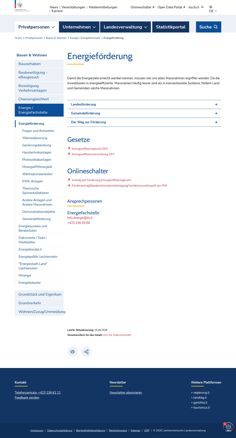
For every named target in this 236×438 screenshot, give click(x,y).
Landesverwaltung (123, 27)
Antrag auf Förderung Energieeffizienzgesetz (101, 181)
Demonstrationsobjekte (38, 212)
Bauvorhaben (29, 63)
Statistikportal (170, 27)
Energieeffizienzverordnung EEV (93, 155)
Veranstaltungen (73, 7)
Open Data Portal (170, 7)
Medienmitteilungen (103, 7)
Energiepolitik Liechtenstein (38, 257)
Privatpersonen (34, 27)
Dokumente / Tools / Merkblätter (33, 240)
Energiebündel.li (30, 249)
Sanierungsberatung (36, 145)
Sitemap (135, 430)
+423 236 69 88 (78, 223)
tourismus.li (201, 407)
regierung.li (201, 393)
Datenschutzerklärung (59, 430)
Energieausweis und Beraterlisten (33, 228)
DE (211, 11)
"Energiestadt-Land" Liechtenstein (33, 266)
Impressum (36, 430)
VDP (146, 430)
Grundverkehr (29, 303)
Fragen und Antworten (38, 131)
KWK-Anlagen (32, 181)
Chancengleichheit (33, 99)
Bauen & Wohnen (56, 38)
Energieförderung (31, 124)
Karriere (57, 11)
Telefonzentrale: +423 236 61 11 (38, 393)
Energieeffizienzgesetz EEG (90, 149)
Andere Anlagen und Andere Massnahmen (37, 202)
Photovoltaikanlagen (36, 160)
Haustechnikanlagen (36, 152)
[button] (144, 104)
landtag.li (200, 398)
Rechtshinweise (118, 430)
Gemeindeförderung (36, 219)
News (54, 7)
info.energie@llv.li (80, 218)
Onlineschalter (141, 7)
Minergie (25, 275)
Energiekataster (30, 283)
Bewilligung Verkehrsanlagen (32, 88)
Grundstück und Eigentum (39, 294)
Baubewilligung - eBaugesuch (32, 75)
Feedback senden (27, 398)
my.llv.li (193, 7)
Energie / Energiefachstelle (85, 38)
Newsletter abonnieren (126, 393)
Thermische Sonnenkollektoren (35, 190)
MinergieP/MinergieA (37, 167)
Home (18, 38)
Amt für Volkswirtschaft (117, 335)
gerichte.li (200, 402)
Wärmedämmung (34, 138)
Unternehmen (77, 27)
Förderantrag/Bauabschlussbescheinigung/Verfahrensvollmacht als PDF (119, 186)
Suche (205, 27)
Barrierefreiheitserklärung (90, 430)
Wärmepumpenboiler (37, 174)
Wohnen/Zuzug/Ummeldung (41, 311)
